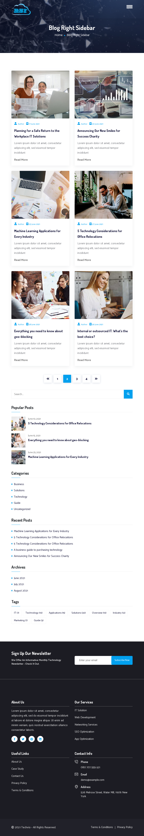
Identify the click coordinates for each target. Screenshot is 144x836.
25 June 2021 (34, 224)
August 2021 (21, 591)
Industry (119, 613)
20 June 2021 (97, 124)
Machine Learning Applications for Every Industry (58, 457)
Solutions (19, 490)
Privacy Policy (19, 783)
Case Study (17, 769)
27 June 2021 (97, 224)
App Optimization (84, 739)
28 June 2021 (34, 324)
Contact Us (17, 776)
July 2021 (19, 584)
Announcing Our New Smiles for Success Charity (41, 556)
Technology (20, 497)
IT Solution (81, 711)
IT (16, 613)
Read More (21, 160)
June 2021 (19, 578)
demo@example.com (92, 780)
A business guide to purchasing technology (38, 550)
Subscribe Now (121, 660)
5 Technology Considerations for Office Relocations (59, 423)
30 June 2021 (97, 324)
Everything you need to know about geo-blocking (58, 440)
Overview (99, 613)
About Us (16, 762)
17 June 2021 (34, 124)
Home (59, 35)
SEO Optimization (84, 732)
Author (20, 124)
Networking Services (86, 725)
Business (19, 484)
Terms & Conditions (22, 791)
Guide (17, 503)
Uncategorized (22, 509)
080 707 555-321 (90, 767)
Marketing (21, 620)
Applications (57, 613)
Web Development (85, 718)
